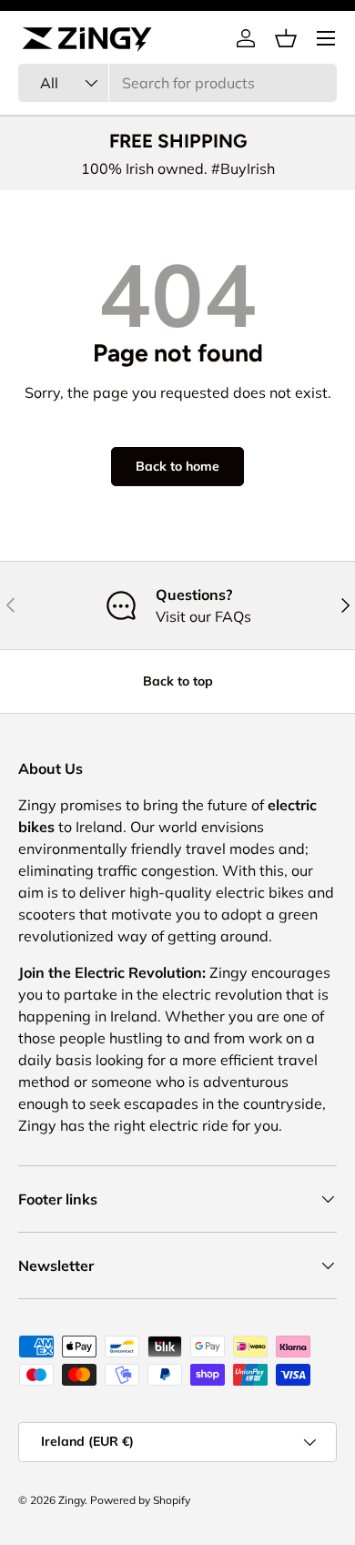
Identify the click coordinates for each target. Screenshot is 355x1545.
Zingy (71, 1500)
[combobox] (177, 83)
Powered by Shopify (140, 1500)
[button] (286, 38)
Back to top (178, 681)
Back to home (177, 466)
